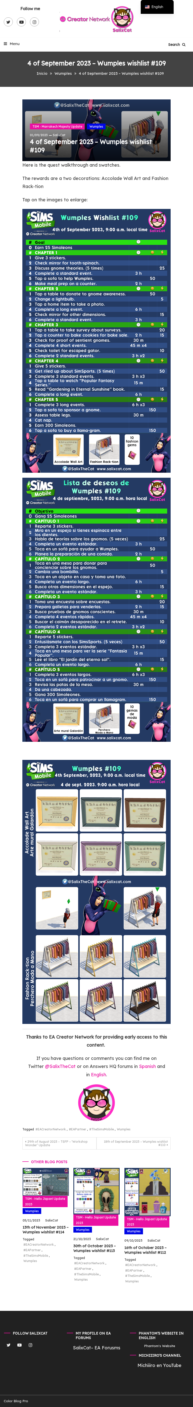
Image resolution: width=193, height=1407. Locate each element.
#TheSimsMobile (101, 1129)
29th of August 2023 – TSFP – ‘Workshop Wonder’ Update (56, 1143)
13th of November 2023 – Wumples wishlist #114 (46, 1230)
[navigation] (157, 7)
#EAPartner (77, 1129)
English (98, 1075)
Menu (14, 43)
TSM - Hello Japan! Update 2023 (45, 1201)
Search (174, 44)
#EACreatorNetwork (50, 1129)
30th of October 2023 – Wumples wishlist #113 (94, 1248)
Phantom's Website (159, 1346)
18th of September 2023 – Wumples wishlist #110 (136, 1143)
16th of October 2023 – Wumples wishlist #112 (145, 1250)
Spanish (147, 1066)
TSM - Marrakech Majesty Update (57, 126)
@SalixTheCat (61, 1066)
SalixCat (59, 135)
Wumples (96, 126)
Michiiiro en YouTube (159, 1365)
